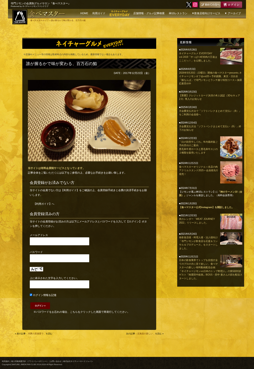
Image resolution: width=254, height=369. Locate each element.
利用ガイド (98, 13)
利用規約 (5, 361)
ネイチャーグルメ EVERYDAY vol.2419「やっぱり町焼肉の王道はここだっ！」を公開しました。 (198, 57)
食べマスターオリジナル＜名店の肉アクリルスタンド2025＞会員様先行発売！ (198, 170)
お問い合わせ (55, 361)
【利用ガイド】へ (43, 203)
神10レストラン (178, 13)
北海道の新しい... (146, 333)
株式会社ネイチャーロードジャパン (78, 361)
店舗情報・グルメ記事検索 (149, 13)
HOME (84, 13)
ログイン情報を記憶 (44, 295)
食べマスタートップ (39, 20)
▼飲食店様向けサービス (206, 13)
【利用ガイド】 (70, 190)
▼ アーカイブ (232, 13)
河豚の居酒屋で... (36, 333)
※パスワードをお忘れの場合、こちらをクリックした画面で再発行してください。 (81, 311)
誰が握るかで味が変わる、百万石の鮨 (61, 63)
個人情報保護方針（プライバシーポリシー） (29, 361)
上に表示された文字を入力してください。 (54, 278)
